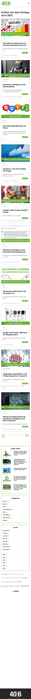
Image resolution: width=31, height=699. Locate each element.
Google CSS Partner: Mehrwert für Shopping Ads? (15, 333)
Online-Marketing (6, 368)
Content (4, 120)
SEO (4, 38)
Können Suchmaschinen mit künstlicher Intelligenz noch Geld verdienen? (14, 418)
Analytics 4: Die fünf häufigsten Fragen (14, 170)
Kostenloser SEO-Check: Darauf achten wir (15, 292)
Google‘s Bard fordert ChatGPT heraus (15, 211)
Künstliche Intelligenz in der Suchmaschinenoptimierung (14, 251)
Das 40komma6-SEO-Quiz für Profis (14, 127)
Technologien (6, 79)
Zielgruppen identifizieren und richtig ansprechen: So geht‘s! (15, 375)
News (4, 163)
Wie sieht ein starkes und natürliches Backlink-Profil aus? (15, 44)
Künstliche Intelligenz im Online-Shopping (14, 85)
